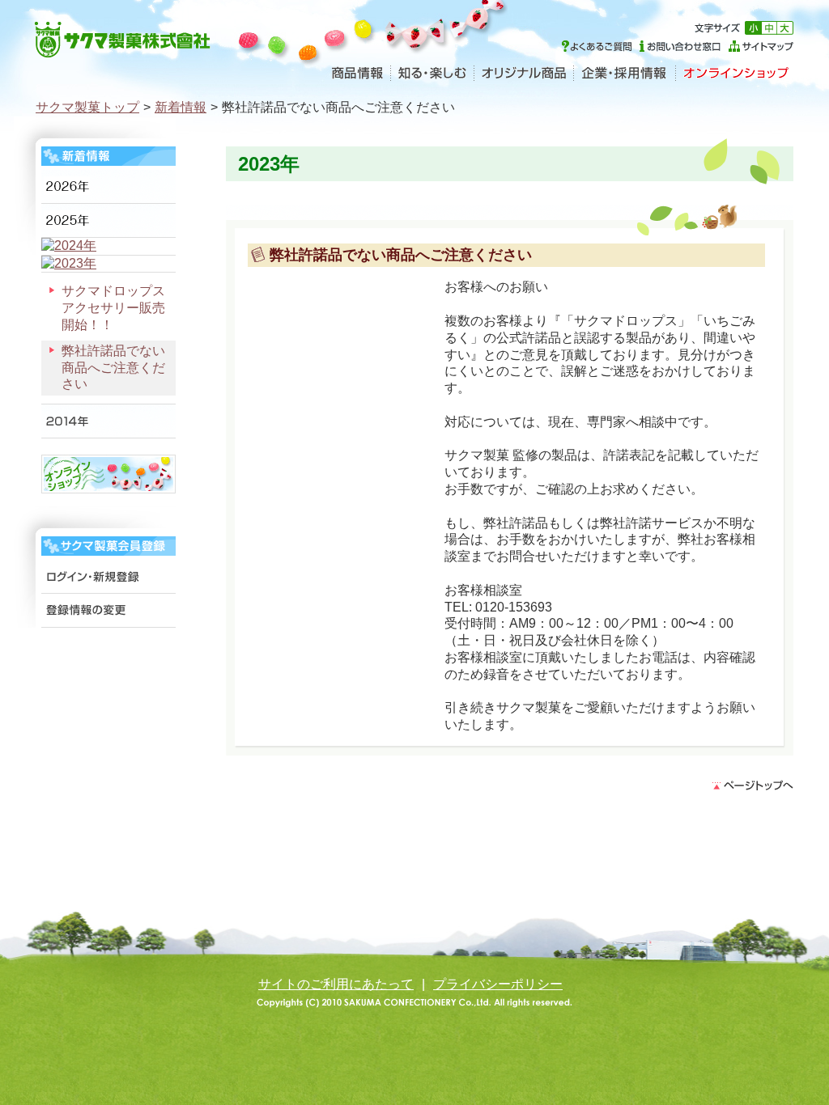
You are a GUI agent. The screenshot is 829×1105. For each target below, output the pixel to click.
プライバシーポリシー (498, 984)
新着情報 (180, 107)
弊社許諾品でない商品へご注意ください (113, 368)
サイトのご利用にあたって (336, 984)
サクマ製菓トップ (87, 107)
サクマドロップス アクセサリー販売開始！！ (119, 308)
